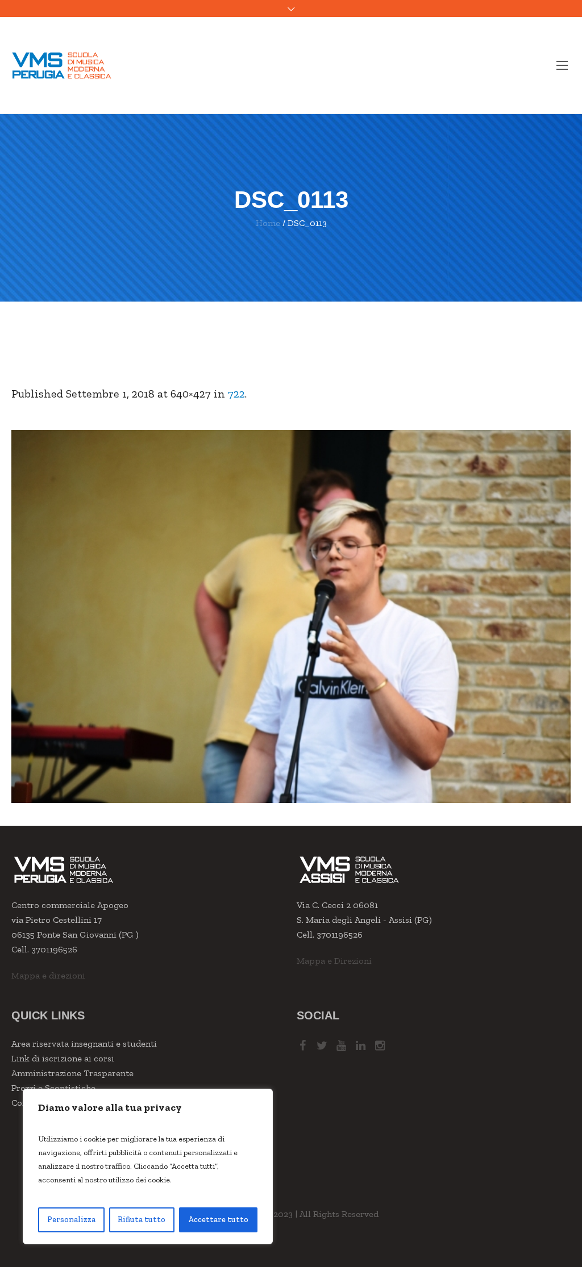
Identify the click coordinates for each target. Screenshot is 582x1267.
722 (236, 393)
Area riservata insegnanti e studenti (84, 1043)
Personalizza (71, 1219)
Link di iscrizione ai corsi (62, 1058)
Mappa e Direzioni (334, 960)
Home (268, 223)
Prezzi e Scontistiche (53, 1087)
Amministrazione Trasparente (72, 1073)
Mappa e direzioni (48, 975)
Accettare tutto (218, 1219)
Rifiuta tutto (141, 1219)
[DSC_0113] (291, 616)
